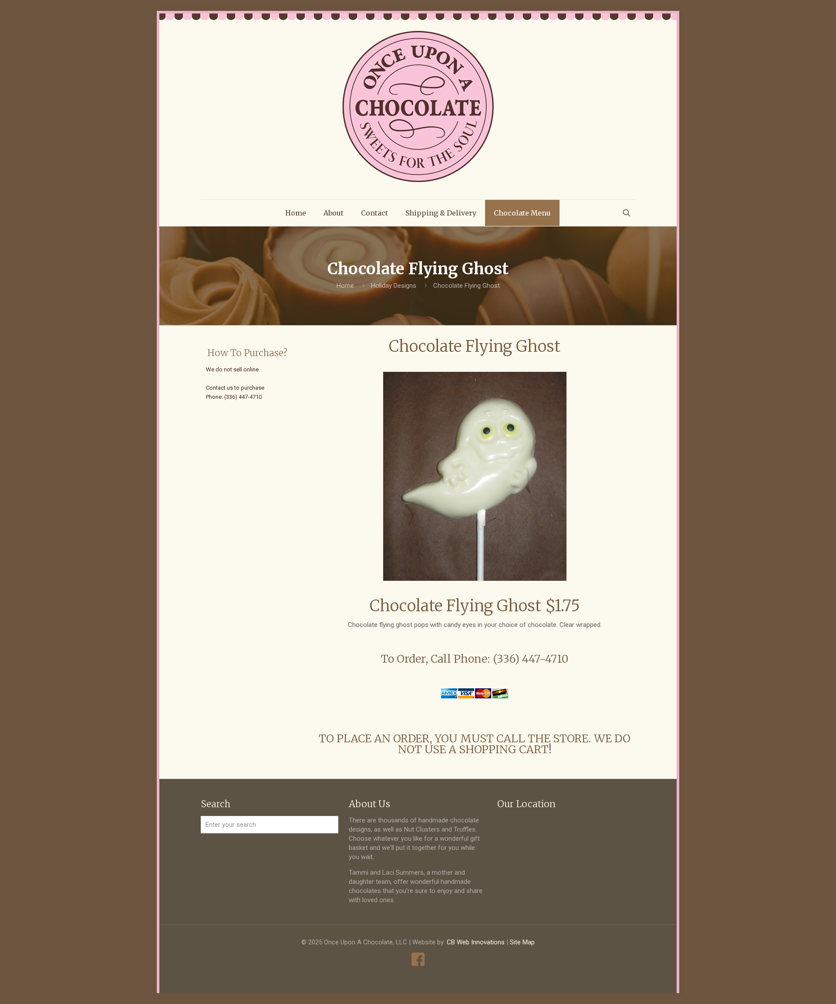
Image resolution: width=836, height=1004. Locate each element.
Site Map (522, 942)
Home (345, 286)
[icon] (418, 959)
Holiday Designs (393, 286)
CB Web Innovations (476, 942)
